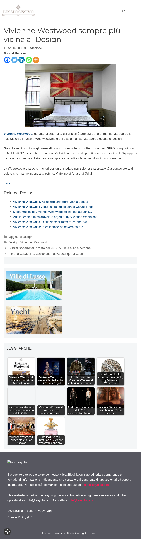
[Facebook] (7, 60)
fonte (7, 183)
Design (13, 242)
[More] (36, 60)
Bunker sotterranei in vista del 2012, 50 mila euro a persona (50, 248)
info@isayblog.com (96, 485)
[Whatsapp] (29, 60)
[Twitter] (14, 60)
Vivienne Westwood (18, 133)
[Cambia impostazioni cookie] (7, 531)
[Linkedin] (21, 60)
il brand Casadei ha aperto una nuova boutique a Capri (46, 254)
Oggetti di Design (20, 237)
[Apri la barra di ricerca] (124, 11)
